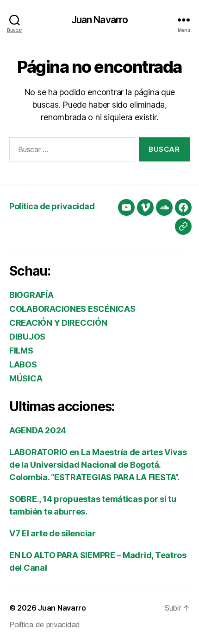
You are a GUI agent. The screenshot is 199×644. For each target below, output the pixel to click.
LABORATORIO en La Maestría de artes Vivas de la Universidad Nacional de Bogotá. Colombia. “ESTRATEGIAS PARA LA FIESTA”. (98, 464)
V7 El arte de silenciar (52, 533)
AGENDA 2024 (37, 430)
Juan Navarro (99, 20)
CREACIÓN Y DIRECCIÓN (58, 323)
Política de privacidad (51, 206)
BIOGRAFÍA (31, 295)
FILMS (21, 350)
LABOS (23, 364)
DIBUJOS (27, 336)
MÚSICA (25, 378)
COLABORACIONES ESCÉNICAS (72, 309)
